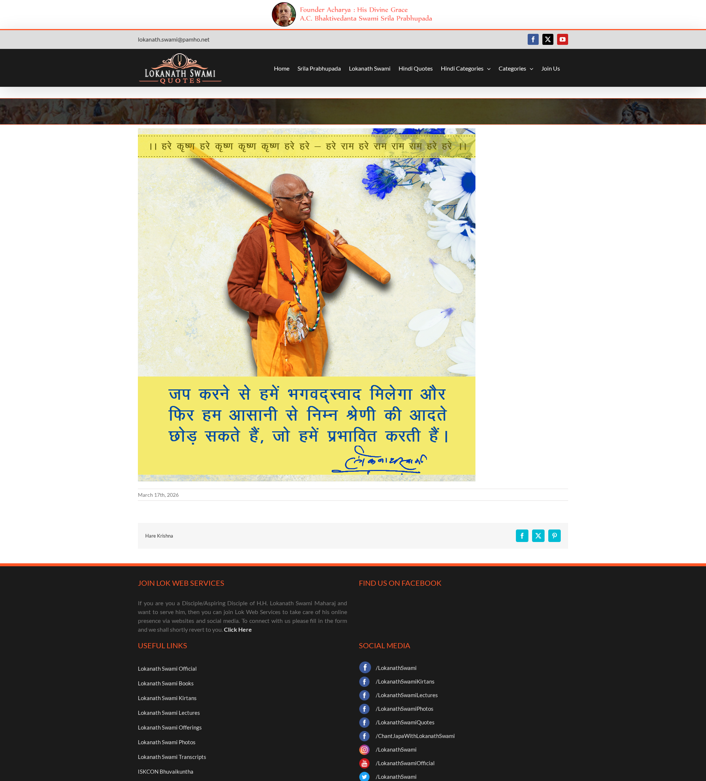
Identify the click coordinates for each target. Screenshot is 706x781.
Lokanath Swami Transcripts (172, 756)
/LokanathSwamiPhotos (405, 708)
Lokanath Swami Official (167, 668)
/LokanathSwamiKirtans (405, 681)
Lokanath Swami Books (166, 683)
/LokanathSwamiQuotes (405, 722)
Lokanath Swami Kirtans (167, 698)
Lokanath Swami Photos (167, 742)
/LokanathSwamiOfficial (405, 763)
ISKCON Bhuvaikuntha (165, 771)
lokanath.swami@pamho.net (174, 39)
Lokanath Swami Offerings (170, 727)
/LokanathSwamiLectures (407, 695)
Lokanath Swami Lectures (169, 712)
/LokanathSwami (396, 667)
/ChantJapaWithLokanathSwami (415, 735)
